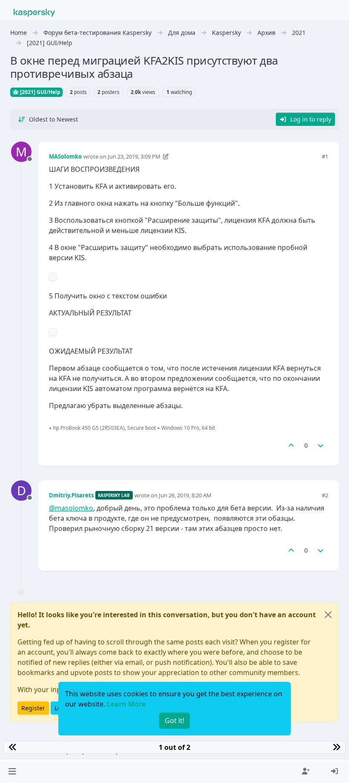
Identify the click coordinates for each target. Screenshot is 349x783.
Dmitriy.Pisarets (71, 495)
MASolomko (65, 156)
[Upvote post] (291, 445)
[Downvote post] (321, 445)
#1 (325, 156)
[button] (12, 771)
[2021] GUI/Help (39, 92)
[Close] (328, 615)
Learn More (126, 704)
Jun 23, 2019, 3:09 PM (134, 156)
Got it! (174, 720)
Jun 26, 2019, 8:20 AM (185, 495)
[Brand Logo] (34, 12)
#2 (325, 495)
